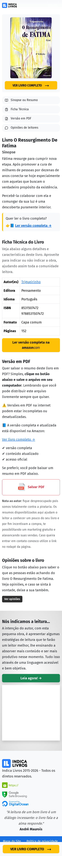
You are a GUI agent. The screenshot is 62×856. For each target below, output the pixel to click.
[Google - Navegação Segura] (14, 794)
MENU (53, 5)
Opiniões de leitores (24, 127)
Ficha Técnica (20, 109)
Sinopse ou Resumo (24, 100)
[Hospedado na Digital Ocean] (15, 803)
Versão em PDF (21, 118)
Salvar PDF (35, 487)
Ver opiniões (12, 599)
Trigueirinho (31, 282)
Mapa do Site (12, 841)
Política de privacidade (42, 841)
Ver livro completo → (18, 439)
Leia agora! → (31, 678)
